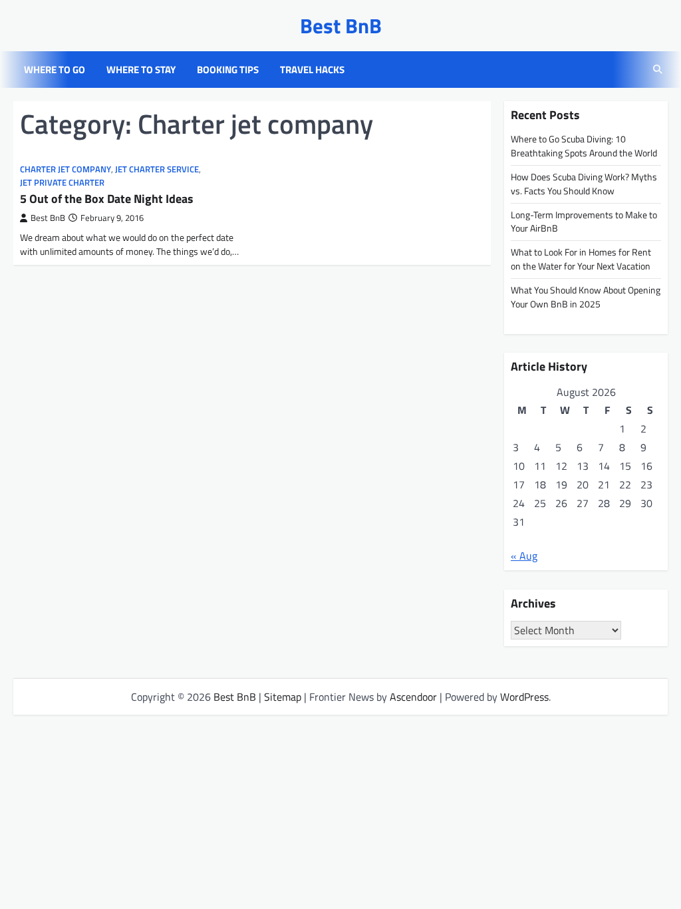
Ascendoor (413, 697)
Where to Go (54, 70)
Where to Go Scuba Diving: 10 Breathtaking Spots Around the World (584, 146)
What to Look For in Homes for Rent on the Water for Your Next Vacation (581, 259)
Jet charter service (157, 169)
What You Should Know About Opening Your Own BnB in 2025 (585, 297)
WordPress (524, 697)
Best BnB (341, 25)
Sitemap (282, 697)
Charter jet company (65, 169)
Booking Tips (228, 70)
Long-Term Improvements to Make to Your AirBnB (584, 222)
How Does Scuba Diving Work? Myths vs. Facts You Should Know (584, 184)
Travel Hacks (312, 70)
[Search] (658, 70)
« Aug (524, 556)
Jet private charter (62, 183)
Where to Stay (141, 70)
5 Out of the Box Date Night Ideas (107, 199)
